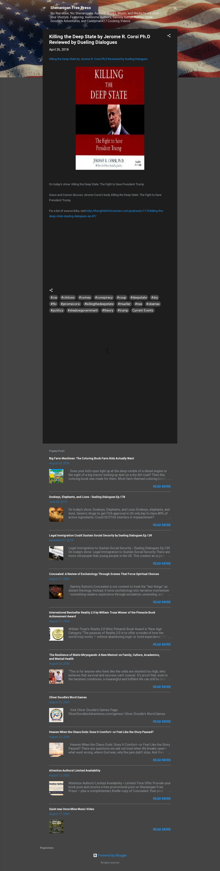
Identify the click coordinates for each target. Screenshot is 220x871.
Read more (162, 486)
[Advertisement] (110, 413)
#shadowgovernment (83, 310)
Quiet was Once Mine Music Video (71, 809)
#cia (54, 297)
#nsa (138, 304)
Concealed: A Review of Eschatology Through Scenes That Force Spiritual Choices (104, 574)
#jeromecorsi (70, 304)
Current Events (142, 310)
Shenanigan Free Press (70, 7)
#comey (85, 297)
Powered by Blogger (112, 855)
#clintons (68, 297)
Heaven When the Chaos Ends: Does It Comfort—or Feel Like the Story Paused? (101, 732)
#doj (154, 297)
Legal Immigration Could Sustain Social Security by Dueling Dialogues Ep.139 (100, 535)
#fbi (53, 304)
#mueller (124, 304)
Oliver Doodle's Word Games (68, 697)
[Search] (175, 9)
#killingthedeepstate (99, 304)
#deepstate (138, 297)
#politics (57, 310)
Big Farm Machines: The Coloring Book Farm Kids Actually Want (91, 458)
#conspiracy (104, 297)
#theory (107, 310)
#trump (123, 310)
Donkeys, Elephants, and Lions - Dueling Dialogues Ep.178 (87, 497)
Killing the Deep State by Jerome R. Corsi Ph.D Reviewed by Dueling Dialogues (99, 39)
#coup (121, 297)
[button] (169, 36)
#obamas (153, 304)
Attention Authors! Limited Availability (74, 770)
